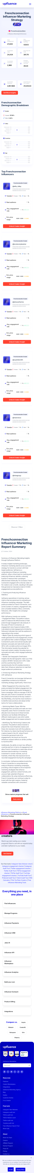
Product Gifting (9, 1001)
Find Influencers (10, 903)
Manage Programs (10, 913)
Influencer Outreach (11, 992)
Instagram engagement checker (13, 866)
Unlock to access (17, 125)
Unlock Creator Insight (17, 226)
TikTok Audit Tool (17, 873)
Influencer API (9, 952)
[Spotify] (21, 1071)
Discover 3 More (17, 527)
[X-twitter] (7, 1071)
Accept (11, 1169)
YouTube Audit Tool (24, 875)
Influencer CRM (9, 933)
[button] (31, 1158)
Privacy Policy (20, 1169)
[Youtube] (11, 1071)
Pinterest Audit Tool (8, 878)
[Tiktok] (18, 1071)
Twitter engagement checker (20, 868)
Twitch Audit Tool (22, 878)
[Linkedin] (4, 1071)
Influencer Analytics (11, 972)
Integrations (8, 1011)
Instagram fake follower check (21, 864)
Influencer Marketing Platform (11, 812)
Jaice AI (7, 943)
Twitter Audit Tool (10, 871)
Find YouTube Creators (19, 880)
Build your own (9, 982)
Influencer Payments (11, 923)
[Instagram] (14, 1071)
